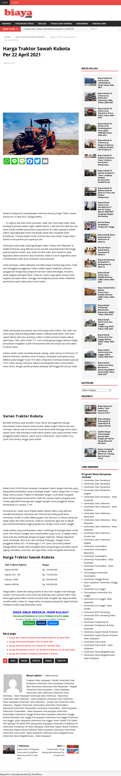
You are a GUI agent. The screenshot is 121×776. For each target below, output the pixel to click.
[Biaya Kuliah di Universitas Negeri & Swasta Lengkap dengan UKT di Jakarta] (90, 143)
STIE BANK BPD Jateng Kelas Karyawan (34, 723)
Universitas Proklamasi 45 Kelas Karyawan (23, 726)
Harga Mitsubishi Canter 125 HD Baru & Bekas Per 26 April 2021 (42, 649)
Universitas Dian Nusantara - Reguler (59, 686)
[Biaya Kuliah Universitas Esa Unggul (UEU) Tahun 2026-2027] (90, 353)
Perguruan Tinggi (24, 23)
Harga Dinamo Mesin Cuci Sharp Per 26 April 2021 (34, 645)
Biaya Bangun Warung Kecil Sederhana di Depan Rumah (104, 422)
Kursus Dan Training (61, 23)
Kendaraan (82, 23)
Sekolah (42, 23)
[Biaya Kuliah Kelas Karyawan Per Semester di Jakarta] (90, 238)
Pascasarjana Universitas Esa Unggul (49, 717)
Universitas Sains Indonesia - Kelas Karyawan (24, 698)
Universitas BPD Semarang (97, 612)
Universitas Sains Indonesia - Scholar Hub (38, 702)
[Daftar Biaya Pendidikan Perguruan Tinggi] (90, 225)
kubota (36, 660)
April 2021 (11, 63)
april (13, 660)
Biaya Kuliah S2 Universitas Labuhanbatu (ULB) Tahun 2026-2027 (106, 83)
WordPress (37, 774)
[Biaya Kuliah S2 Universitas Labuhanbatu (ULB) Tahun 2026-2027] (90, 81)
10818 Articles (51, 675)
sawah (48, 660)
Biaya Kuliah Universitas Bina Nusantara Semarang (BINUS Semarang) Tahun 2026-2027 (106, 369)
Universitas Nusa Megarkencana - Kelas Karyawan (27, 735)
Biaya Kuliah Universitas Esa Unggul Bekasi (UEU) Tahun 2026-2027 (106, 339)
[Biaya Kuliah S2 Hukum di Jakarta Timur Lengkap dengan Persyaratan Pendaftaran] (90, 173)
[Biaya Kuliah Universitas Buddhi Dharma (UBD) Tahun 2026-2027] (90, 276)
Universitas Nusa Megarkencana (57, 732)
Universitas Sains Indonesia (39, 692)
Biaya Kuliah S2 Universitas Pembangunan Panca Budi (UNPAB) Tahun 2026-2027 (105, 129)
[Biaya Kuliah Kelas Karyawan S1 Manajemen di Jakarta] (90, 263)
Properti (87, 396)
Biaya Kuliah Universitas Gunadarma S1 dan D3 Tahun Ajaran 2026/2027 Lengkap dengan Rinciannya (105, 209)
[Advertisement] (41, 89)
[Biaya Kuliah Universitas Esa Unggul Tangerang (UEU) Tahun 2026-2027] (90, 322)
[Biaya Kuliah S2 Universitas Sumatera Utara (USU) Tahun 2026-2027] (90, 111)
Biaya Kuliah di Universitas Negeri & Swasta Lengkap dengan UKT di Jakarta (105, 145)
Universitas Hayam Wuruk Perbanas (61, 726)
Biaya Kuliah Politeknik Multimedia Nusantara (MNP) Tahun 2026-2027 (106, 310)
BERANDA (6, 23)
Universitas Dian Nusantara (50, 683)
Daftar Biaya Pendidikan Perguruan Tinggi (106, 224)
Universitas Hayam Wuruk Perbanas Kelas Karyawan (28, 729)
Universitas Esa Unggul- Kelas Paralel (48, 720)
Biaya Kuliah (90, 68)
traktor (61, 660)
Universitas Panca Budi (64, 729)
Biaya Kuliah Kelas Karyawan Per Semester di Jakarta (106, 238)
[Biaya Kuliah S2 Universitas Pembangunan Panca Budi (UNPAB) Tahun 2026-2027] (90, 127)
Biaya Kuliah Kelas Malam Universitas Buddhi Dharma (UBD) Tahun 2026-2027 (106, 294)
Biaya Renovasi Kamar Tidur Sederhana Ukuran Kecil (105, 409)
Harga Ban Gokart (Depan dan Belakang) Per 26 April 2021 (39, 637)
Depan (5, 2)
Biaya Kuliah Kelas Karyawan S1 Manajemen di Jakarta (106, 263)
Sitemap (15, 2)
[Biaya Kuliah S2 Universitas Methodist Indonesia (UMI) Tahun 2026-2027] (90, 96)
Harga (24, 660)
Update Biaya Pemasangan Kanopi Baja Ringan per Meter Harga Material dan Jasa (106, 437)
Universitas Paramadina (33, 705)
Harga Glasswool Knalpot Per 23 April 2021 (31, 641)
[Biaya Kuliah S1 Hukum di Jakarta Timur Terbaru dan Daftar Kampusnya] (90, 156)
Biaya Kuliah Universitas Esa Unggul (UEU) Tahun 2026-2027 (105, 353)
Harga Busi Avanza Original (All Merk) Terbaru (33, 653)
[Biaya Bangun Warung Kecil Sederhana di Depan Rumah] (90, 422)
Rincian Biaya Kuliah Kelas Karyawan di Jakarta (104, 251)
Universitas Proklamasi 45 (65, 723)
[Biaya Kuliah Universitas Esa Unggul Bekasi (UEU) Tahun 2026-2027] (90, 338)
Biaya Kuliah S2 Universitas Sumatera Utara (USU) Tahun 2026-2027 (106, 113)
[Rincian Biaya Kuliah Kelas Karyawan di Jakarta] (90, 251)
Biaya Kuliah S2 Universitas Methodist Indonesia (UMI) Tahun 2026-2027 (105, 98)
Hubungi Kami (99, 23)
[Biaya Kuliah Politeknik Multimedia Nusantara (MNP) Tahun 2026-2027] (90, 308)
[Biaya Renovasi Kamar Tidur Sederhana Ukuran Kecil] (90, 409)
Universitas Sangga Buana (27, 714)
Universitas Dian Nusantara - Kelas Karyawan (48, 689)
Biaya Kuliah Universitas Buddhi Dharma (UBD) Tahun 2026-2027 (106, 277)
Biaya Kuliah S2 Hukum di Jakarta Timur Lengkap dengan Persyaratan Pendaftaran (106, 176)
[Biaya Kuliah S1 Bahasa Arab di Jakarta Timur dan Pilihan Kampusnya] (90, 191)
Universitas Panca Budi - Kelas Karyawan (22, 732)
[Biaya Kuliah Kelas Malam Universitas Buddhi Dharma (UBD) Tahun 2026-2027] (90, 291)
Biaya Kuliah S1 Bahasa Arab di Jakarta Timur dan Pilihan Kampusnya (106, 193)
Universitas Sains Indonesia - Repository (49, 695)
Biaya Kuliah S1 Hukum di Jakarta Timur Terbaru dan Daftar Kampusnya (106, 160)
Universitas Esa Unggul (20, 717)
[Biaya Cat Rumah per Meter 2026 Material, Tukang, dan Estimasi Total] (90, 452)
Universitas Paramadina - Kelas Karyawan (57, 708)
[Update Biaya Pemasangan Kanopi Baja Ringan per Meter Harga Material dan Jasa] (90, 435)
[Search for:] (103, 28)
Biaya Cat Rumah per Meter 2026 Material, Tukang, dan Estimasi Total (106, 454)
